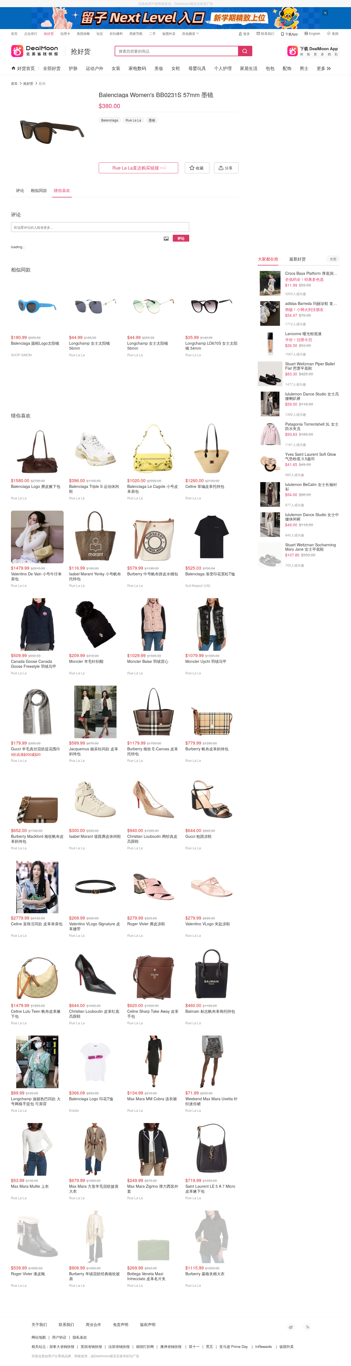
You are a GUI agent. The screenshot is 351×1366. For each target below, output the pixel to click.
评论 (181, 238)
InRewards (263, 1346)
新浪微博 (291, 1327)
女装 (116, 68)
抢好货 (49, 33)
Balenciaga (109, 120)
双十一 (194, 1346)
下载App (291, 34)
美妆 (158, 68)
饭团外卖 (169, 33)
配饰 (287, 68)
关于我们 (39, 1324)
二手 (152, 33)
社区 (100, 33)
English (314, 33)
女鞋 (175, 68)
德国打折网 (145, 1346)
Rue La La (133, 120)
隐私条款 (80, 1337)
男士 (304, 68)
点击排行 (30, 33)
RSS (307, 1327)
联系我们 (267, 33)
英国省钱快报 (91, 1346)
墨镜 (152, 120)
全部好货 (52, 68)
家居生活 (248, 68)
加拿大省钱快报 (61, 1346)
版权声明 (147, 1324)
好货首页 (26, 68)
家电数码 (137, 68)
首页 (14, 33)
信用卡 (65, 33)
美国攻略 (83, 33)
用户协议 (59, 1337)
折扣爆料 (116, 33)
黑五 (209, 1346)
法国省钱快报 (119, 1346)
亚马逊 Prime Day (233, 1346)
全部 (333, 258)
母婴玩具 (197, 68)
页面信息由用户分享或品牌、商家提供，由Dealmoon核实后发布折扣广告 (85, 1355)
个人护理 (223, 68)
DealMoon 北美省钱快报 (34, 50)
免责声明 (120, 1324)
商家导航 (136, 33)
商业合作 (93, 1324)
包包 (270, 68)
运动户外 (94, 68)
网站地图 (39, 1337)
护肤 (73, 68)
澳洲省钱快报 (171, 1346)
